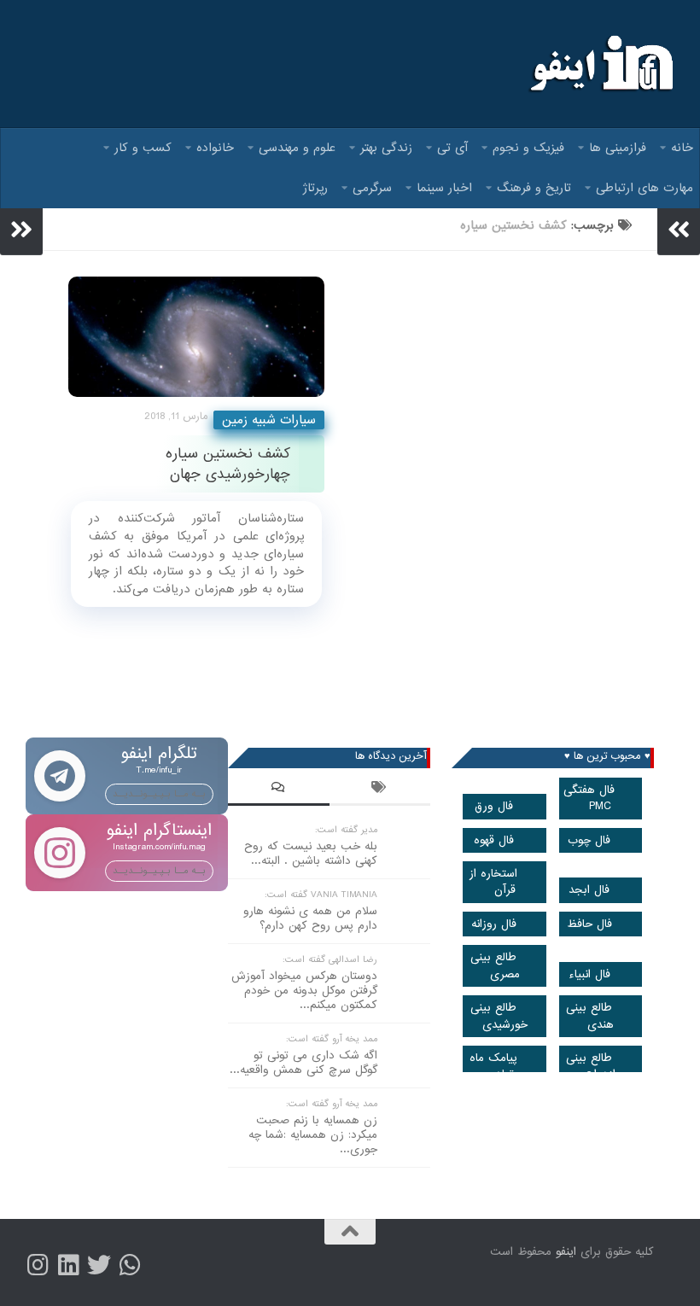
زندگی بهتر (386, 147)
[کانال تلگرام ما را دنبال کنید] (130, 1265)
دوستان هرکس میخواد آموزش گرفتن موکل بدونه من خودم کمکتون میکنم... (304, 990)
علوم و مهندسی (297, 147)
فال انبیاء (589, 974)
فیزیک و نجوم (528, 147)
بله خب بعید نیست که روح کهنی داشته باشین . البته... (310, 853)
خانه (682, 147)
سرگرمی (372, 187)
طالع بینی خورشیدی (499, 1016)
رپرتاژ (315, 187)
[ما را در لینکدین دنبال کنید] (68, 1265)
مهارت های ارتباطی (644, 187)
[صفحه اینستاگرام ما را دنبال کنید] (38, 1265)
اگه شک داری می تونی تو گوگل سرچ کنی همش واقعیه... (303, 1063)
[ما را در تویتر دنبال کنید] (99, 1265)
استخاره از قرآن (493, 882)
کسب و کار (143, 147)
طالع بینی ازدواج (590, 1066)
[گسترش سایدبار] (21, 229)
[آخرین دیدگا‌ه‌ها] (279, 789)
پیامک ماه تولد (493, 1066)
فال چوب (589, 840)
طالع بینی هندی (590, 1016)
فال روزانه (493, 924)
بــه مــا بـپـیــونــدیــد (159, 794)
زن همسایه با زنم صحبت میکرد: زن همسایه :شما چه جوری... (312, 1134)
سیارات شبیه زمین (269, 420)
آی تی (452, 147)
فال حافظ (589, 924)
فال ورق (494, 806)
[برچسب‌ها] (380, 789)
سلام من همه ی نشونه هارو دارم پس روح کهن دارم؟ (310, 918)
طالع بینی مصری (495, 965)
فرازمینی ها (617, 147)
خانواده (215, 147)
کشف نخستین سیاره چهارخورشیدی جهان (228, 463)
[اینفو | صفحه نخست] (599, 64)
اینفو (566, 1252)
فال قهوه (494, 840)
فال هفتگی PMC (589, 798)
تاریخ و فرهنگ (534, 187)
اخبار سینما (444, 187)
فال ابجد (589, 890)
